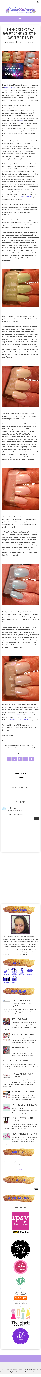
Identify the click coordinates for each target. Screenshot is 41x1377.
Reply (36, 819)
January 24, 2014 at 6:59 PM (15, 810)
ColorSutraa (11, 42)
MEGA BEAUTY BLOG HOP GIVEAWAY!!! (24, 1034)
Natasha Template (19, 1369)
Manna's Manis (16, 1372)
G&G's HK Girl (26, 197)
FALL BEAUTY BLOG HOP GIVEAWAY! (23, 1092)
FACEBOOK (13, 720)
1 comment (30, 42)
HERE (21, 121)
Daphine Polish (9, 88)
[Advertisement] (20, 877)
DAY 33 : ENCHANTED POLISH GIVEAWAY (24, 1105)
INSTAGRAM (24, 720)
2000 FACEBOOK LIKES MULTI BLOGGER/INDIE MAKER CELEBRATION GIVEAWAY (24, 1003)
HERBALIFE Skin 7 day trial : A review (25, 1134)
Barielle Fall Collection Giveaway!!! (15, 1061)
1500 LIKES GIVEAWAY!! (19, 1019)
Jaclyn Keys (12, 808)
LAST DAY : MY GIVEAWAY (20, 1047)
